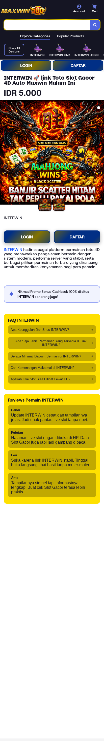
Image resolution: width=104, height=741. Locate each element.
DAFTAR (78, 65)
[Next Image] (100, 153)
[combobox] (47, 25)
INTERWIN (13, 249)
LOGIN (26, 65)
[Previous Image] (4, 153)
